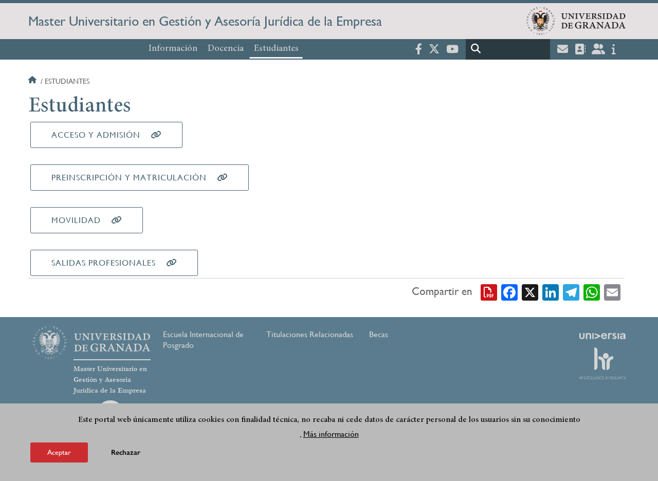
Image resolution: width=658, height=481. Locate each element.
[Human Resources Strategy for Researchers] (602, 363)
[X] (530, 292)
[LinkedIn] (550, 292)
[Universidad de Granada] (576, 21)
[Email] (612, 292)
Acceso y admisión (95, 135)
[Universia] (602, 336)
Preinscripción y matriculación (129, 177)
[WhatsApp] (591, 292)
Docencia (226, 48)
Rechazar (125, 452)
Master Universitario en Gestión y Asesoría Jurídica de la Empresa (205, 21)
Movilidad (76, 220)
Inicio (33, 81)
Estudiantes (276, 48)
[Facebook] (509, 292)
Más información (331, 434)
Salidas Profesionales (103, 263)
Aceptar (59, 452)
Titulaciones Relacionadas (309, 334)
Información (173, 48)
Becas (378, 334)
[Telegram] (571, 292)
